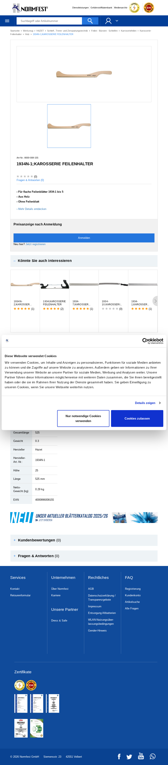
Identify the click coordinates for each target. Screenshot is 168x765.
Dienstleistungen (80, 7)
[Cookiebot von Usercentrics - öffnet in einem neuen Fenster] (145, 341)
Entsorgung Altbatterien (102, 612)
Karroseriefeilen (129, 30)
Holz (27, 34)
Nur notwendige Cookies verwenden (83, 418)
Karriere (55, 595)
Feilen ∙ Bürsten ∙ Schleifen (104, 30)
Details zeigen (145, 403)
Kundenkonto (133, 595)
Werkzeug (28, 30)
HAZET (40, 30)
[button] (84, 260)
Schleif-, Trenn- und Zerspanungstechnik (68, 30)
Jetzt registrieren (35, 244)
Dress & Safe (59, 620)
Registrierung (133, 588)
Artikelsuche (132, 601)
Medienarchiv (120, 7)
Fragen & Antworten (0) (30, 180)
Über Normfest (59, 588)
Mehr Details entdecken (32, 208)
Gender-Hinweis (97, 630)
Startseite (15, 30)
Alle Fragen (131, 608)
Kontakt (14, 588)
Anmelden (84, 237)
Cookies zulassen (137, 418)
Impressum (94, 606)
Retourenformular (20, 595)
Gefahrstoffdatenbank (101, 7)
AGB (91, 588)
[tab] (84, 260)
